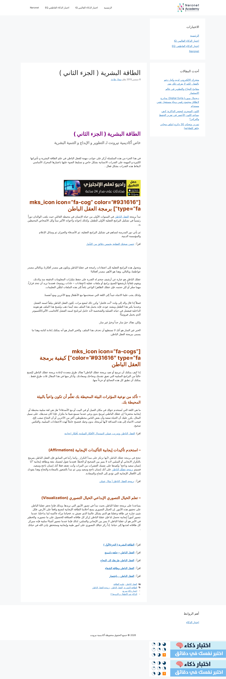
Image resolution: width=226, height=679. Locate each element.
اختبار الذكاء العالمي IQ (86, 7)
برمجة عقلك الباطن (122, 469)
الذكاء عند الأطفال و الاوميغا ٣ (124, 594)
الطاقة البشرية (130, 587)
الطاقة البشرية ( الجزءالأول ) (118, 544)
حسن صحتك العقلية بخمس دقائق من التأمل (110, 244)
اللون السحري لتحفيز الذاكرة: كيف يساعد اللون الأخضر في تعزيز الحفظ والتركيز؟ (179, 115)
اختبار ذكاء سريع (130, 591)
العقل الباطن (122, 216)
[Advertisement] (84, 39)
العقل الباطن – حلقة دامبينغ (119, 552)
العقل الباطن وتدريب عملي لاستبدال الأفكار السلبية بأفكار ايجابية (99, 433)
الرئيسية (108, 7)
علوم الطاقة (118, 584)
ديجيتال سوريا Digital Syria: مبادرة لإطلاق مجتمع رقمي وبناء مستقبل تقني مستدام (178, 102)
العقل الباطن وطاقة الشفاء (119, 568)
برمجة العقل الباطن (101, 587)
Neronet (34, 7)
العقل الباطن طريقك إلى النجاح (117, 560)
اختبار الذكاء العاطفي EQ (57, 7)
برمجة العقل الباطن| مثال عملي (116, 481)
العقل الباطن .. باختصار (121, 576)
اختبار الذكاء (192, 622)
